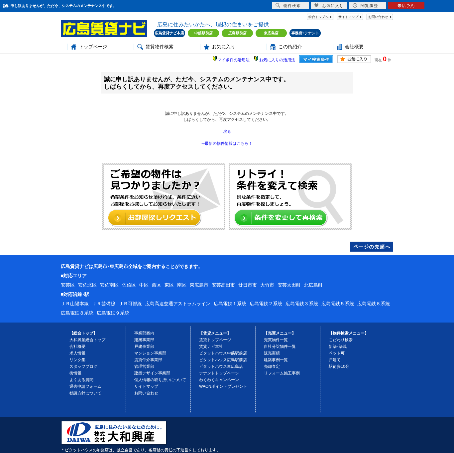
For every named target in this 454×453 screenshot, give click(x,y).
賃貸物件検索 (159, 46)
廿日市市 (247, 285)
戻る (227, 131)
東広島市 (199, 285)
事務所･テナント (305, 33)
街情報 (75, 373)
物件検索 (292, 5)
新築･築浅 (338, 346)
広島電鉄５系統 (337, 303)
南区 (181, 285)
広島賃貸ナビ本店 (169, 33)
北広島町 (313, 285)
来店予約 (406, 5)
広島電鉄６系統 (373, 303)
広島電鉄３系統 (301, 303)
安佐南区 (109, 285)
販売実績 (272, 353)
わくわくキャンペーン (219, 379)
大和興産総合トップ (87, 340)
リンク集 (77, 359)
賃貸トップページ (215, 340)
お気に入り (223, 46)
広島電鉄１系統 (230, 303)
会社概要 (354, 46)
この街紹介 (290, 46)
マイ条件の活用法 (234, 60)
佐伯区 (129, 285)
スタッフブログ (83, 366)
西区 (156, 285)
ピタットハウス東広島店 (221, 366)
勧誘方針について (85, 393)
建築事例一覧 (276, 359)
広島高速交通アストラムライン (177, 303)
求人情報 (77, 353)
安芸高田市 (223, 285)
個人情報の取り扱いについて (160, 379)
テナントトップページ (219, 373)
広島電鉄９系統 (113, 313)
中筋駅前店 (203, 33)
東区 (169, 285)
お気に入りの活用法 (277, 60)
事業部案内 (144, 333)
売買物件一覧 (276, 340)
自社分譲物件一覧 (280, 346)
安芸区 (68, 285)
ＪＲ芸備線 (103, 303)
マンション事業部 (150, 353)
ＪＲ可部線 (130, 303)
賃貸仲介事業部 (148, 359)
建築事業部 (144, 340)
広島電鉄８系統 (77, 313)
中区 (144, 285)
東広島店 (271, 33)
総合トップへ (318, 17)
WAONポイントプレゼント (223, 386)
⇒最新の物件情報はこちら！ (227, 143)
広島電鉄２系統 (266, 303)
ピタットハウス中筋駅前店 (223, 353)
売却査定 (272, 366)
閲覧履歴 (369, 5)
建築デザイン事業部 (152, 373)
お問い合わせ (378, 17)
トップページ (93, 46)
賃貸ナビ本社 (211, 346)
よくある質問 (81, 379)
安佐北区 (87, 285)
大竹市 (267, 285)
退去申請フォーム (85, 386)
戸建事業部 (144, 346)
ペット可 (337, 353)
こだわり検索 (341, 340)
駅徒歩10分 (339, 366)
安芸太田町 (289, 285)
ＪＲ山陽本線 (75, 303)
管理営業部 (144, 366)
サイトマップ (348, 17)
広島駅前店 (237, 33)
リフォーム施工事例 (282, 373)
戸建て (335, 359)
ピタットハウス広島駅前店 (223, 359)
